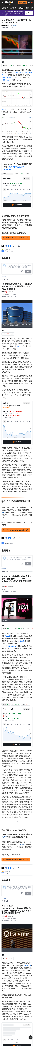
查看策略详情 (6, 407)
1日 (4, 189)
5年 (24, 189)
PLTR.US (27, 966)
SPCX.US (12, 646)
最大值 (28, 189)
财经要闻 (21, 8)
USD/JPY (5, 109)
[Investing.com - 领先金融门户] (9, 3)
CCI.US (21, 641)
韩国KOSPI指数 (7, 80)
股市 (27, 8)
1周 (8, 189)
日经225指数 (6, 78)
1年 (20, 189)
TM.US (7, 636)
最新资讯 (5, 8)
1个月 (12, 189)
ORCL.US (19, 346)
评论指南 (4, 276)
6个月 (16, 189)
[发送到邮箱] (19, 246)
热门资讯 (13, 8)
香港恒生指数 (18, 73)
